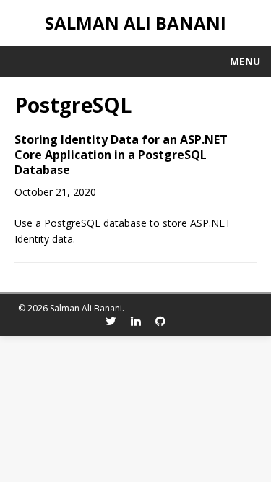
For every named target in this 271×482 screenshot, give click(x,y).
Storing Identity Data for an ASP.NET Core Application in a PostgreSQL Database (121, 155)
